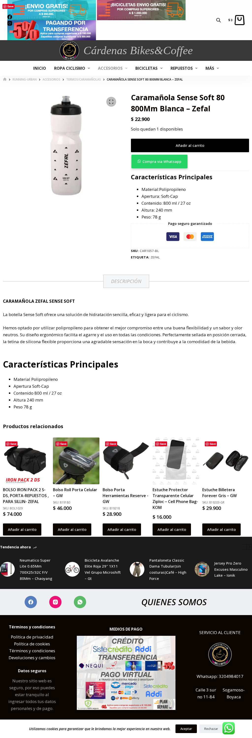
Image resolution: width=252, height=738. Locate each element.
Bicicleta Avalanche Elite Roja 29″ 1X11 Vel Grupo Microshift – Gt (103, 569)
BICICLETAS (146, 68)
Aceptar (186, 728)
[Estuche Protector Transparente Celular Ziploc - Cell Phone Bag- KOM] (176, 460)
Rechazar (211, 728)
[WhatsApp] (80, 602)
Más (209, 68)
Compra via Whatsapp (161, 161)
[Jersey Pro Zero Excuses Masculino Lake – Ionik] (202, 569)
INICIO (39, 68)
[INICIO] (5, 79)
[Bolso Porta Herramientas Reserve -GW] (126, 460)
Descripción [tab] (126, 281)
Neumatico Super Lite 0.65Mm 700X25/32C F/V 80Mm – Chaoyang (36, 569)
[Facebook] (31, 602)
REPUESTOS (182, 68)
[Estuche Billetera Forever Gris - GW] (225, 460)
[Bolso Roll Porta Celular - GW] (76, 460)
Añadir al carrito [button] (22, 529)
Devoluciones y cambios (32, 657)
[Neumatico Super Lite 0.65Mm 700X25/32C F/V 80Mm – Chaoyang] (7, 569)
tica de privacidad (35, 637)
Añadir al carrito (190, 145)
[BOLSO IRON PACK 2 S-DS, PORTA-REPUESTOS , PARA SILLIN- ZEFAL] (26, 460)
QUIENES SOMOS (174, 602)
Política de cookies (32, 644)
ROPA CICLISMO (69, 68)
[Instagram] (55, 602)
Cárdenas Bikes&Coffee (138, 50)
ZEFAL (155, 257)
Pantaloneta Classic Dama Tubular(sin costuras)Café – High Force (167, 569)
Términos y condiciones (32, 651)
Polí (14, 637)
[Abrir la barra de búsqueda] (218, 20)
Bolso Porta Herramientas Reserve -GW (125, 495)
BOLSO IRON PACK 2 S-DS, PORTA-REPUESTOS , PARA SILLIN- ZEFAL (26, 495)
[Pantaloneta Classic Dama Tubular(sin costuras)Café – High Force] (137, 569)
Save (10, 6)
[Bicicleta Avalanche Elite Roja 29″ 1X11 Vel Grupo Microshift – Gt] (72, 569)
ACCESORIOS (110, 68)
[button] (190, 161)
